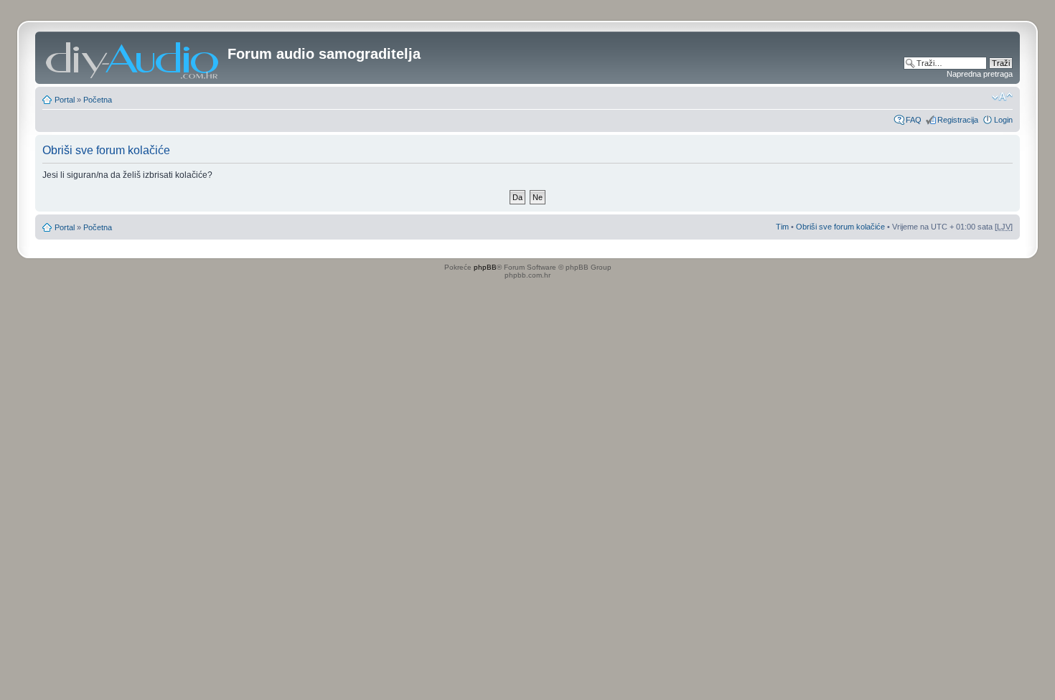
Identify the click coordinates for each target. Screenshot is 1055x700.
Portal (65, 99)
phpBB (485, 267)
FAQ (914, 119)
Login (1003, 119)
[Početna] (133, 57)
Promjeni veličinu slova (1002, 96)
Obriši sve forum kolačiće (840, 226)
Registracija (957, 119)
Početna (97, 99)
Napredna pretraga (980, 74)
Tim (782, 226)
